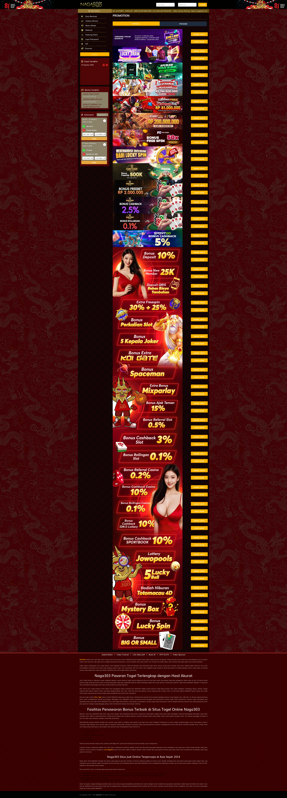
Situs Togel (97, 697)
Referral (88, 30)
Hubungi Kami (91, 34)
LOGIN (203, 5)
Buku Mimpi (90, 25)
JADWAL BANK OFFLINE (92, 99)
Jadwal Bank (107, 654)
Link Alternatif (139, 654)
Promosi (88, 48)
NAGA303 (83, 659)
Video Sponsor (179, 654)
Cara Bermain (90, 16)
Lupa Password (91, 39)
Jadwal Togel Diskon (91, 94)
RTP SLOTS (164, 654)
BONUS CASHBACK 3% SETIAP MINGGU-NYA (92, 105)
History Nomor (91, 20)
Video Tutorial (123, 654)
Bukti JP (152, 654)
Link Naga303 (108, 750)
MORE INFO (199, 34)
